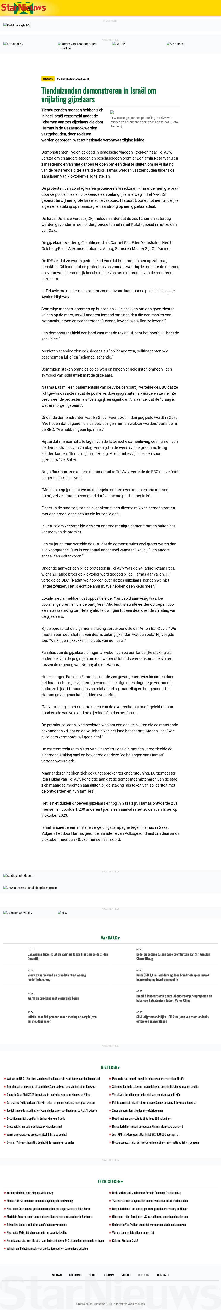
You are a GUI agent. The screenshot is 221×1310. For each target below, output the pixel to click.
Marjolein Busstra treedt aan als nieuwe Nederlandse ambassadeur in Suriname (50, 1216)
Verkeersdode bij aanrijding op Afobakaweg (30, 1192)
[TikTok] (125, 1289)
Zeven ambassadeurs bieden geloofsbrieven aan (137, 1110)
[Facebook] (81, 1289)
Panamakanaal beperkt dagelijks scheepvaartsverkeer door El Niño (148, 1078)
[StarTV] (207, 8)
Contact (163, 1275)
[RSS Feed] (139, 1289)
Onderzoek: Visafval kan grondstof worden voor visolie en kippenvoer (149, 1224)
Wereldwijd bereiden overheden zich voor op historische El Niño (146, 1094)
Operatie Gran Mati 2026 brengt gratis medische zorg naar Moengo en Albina (49, 1094)
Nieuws (57, 1275)
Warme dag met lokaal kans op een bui (133, 1232)
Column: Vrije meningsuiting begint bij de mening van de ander (40, 1142)
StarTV (109, 1275)
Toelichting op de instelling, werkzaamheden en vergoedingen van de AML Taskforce (52, 1110)
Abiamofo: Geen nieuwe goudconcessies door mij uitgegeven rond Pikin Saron (48, 1208)
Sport (93, 1275)
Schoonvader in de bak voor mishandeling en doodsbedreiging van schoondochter (155, 1086)
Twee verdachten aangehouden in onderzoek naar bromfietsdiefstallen (150, 1200)
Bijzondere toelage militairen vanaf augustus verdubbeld (37, 1224)
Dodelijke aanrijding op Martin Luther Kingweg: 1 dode (36, 1118)
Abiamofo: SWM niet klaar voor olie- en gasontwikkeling (37, 1232)
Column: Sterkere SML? (125, 1240)
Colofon (144, 1275)
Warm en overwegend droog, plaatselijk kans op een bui (37, 1134)
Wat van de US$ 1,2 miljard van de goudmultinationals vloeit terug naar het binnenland (53, 1078)
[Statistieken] (218, 1306)
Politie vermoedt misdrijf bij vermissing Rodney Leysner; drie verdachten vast (154, 1102)
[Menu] (213, 7)
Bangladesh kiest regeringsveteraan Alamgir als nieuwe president (147, 1126)
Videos (126, 1275)
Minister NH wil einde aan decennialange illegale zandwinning (40, 1200)
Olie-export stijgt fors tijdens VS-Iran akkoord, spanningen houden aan (150, 1216)
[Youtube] (95, 1289)
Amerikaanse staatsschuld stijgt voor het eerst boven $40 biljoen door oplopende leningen (55, 1240)
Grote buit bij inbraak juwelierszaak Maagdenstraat (34, 1126)
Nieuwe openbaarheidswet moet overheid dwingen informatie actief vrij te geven (155, 1142)
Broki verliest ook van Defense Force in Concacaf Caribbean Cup (146, 1192)
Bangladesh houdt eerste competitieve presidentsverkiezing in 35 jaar (150, 1208)
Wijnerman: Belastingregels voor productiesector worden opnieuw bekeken (47, 1248)
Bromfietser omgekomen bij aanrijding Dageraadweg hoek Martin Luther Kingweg (51, 1086)
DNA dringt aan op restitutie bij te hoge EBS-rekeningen (142, 1118)
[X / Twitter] (110, 1289)
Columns (75, 1275)
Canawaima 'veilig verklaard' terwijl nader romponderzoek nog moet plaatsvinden (51, 1102)
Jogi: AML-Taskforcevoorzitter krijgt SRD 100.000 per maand (145, 1134)
